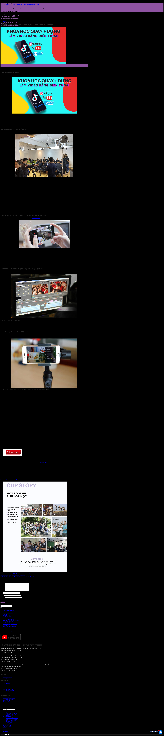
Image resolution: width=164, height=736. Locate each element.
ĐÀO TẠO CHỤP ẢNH (8, 613)
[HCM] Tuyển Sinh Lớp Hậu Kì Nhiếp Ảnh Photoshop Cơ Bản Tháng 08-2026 (17, 576)
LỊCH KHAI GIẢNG (7, 724)
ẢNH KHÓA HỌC (7, 725)
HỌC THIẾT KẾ (9, 723)
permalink (28, 573)
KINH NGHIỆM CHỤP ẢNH (9, 619)
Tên (2, 592)
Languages (5, 6)
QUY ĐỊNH (5, 727)
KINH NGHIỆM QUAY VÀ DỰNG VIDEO (11, 620)
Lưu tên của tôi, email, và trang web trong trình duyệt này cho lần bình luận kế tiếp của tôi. (21, 600)
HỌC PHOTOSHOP (7, 615)
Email (2, 595)
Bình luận (3, 590)
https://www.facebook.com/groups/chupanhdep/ (11, 479)
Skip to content (4, 1)
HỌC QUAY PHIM (3, 21)
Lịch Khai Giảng (43, 462)
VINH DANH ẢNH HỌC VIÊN (9, 626)
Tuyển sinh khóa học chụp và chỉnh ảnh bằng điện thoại (13, 575)
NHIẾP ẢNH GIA (6, 622)
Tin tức (7, 612)
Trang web (3, 597)
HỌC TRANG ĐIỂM (7, 618)
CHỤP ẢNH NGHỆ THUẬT (8, 610)
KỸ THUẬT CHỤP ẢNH (8, 621)
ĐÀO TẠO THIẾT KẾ (7, 614)
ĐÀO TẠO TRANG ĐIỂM (11, 720)
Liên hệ (5, 729)
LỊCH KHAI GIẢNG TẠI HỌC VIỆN (8, 631)
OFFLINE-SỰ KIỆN (7, 726)
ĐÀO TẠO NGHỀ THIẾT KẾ (11, 719)
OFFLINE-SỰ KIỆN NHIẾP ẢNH (10, 624)
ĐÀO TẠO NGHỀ (7, 716)
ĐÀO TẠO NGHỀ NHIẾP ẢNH (12, 718)
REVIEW (5, 625)
